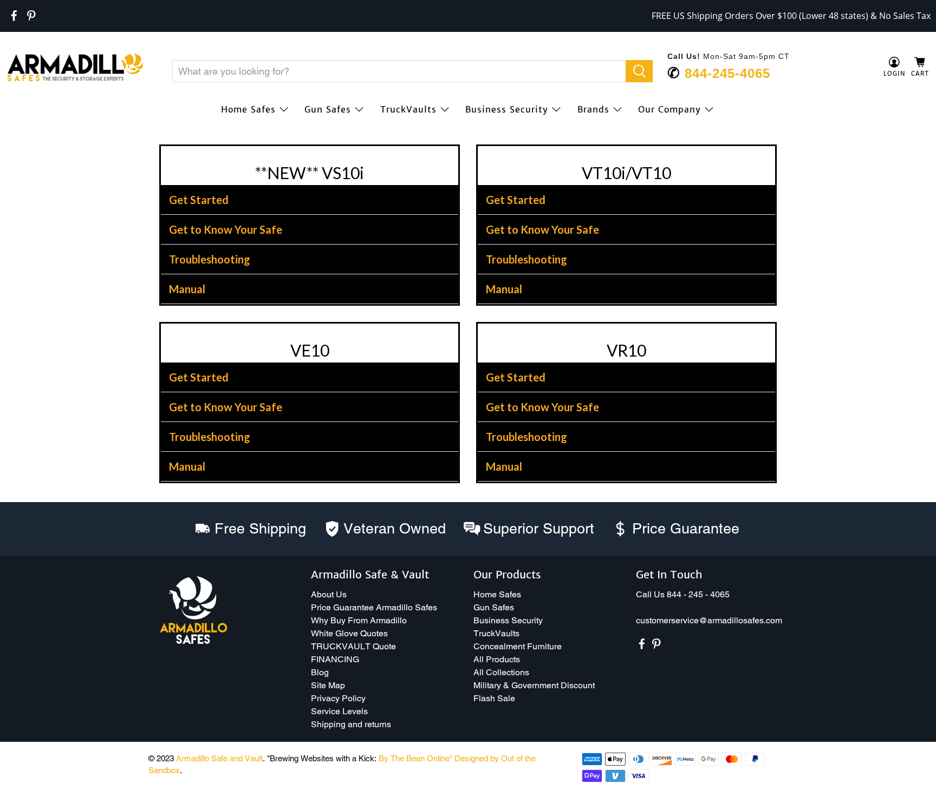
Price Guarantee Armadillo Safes (374, 607)
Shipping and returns (351, 724)
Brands (593, 109)
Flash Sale (494, 698)
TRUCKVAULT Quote (353, 646)
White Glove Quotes (349, 633)
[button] (935, 792)
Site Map (328, 685)
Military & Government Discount (534, 685)
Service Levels (339, 711)
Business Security (506, 109)
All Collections (501, 672)
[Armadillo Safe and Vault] (75, 67)
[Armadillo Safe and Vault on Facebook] (14, 16)
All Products (496, 659)
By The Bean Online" (415, 758)
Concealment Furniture (517, 646)
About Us (329, 594)
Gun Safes (327, 109)
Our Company (669, 109)
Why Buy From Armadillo (359, 620)
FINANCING (335, 659)
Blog (320, 672)
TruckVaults (408, 109)
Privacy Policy (338, 698)
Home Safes (248, 109)
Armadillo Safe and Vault (219, 758)
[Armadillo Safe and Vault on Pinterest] (31, 16)
